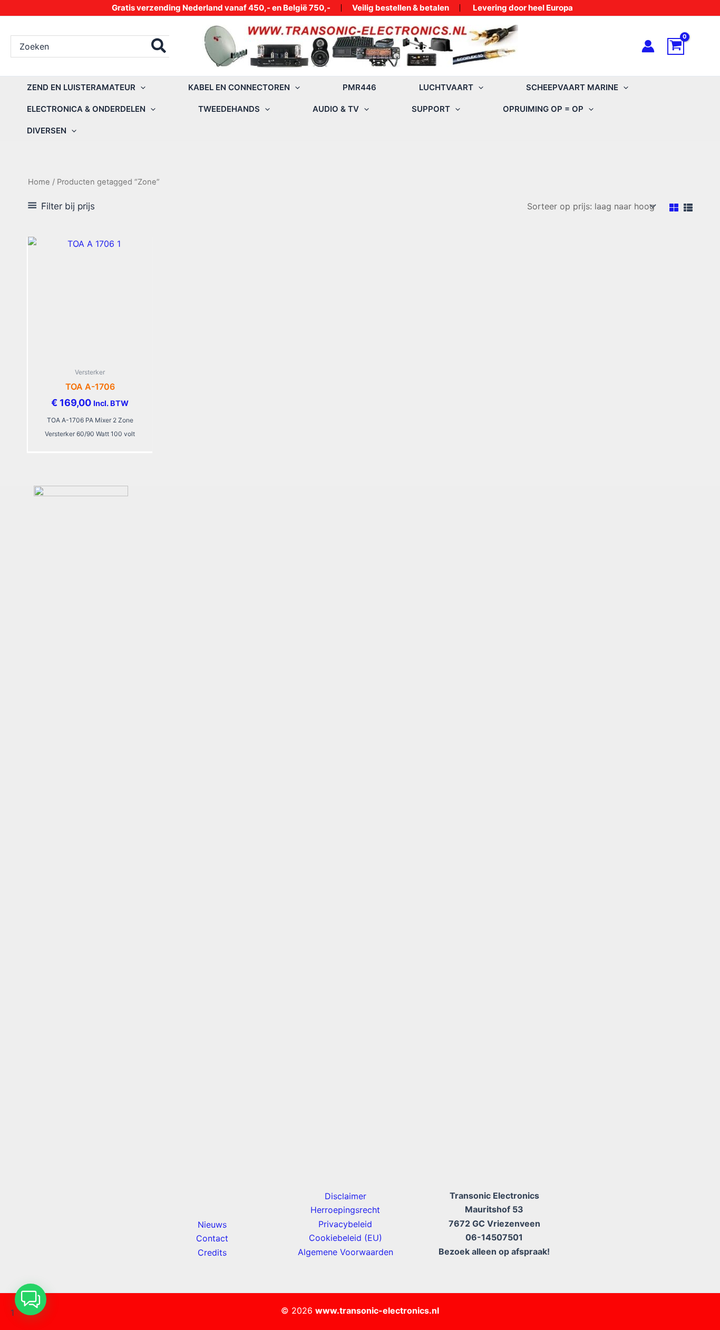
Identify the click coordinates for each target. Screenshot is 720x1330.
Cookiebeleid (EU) (345, 1237)
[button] (140, 87)
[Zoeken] (159, 46)
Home (39, 182)
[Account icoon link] (648, 46)
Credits (212, 1252)
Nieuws (212, 1224)
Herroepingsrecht (345, 1209)
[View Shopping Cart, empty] (688, 46)
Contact (212, 1238)
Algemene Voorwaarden (345, 1252)
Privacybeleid (345, 1224)
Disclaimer (345, 1196)
